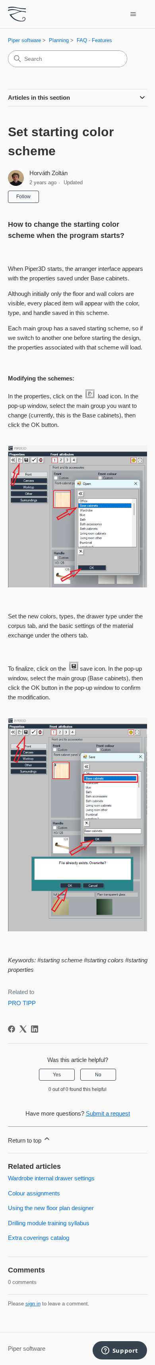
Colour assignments (34, 1193)
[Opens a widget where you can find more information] (119, 1351)
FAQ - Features (94, 40)
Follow (23, 196)
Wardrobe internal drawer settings (51, 1178)
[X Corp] (23, 1029)
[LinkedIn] (34, 1029)
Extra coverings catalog (38, 1237)
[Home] (17, 14)
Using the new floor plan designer (51, 1208)
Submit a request (108, 1113)
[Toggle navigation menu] (133, 14)
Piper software (24, 40)
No (98, 1074)
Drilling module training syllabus (48, 1223)
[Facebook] (11, 1029)
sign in (33, 1304)
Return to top (25, 1140)
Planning (59, 40)
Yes (57, 1074)
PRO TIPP (22, 1003)
